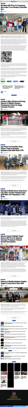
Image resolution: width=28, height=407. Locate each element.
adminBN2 (5, 11)
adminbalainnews (6, 109)
